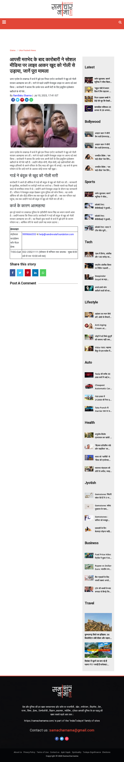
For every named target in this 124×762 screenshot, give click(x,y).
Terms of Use (43, 752)
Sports (90, 182)
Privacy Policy (29, 752)
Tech (88, 242)
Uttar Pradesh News (27, 50)
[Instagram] (67, 739)
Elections (106, 752)
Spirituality (76, 752)
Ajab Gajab (65, 752)
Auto (88, 362)
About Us (18, 752)
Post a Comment (23, 283)
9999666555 (29, 234)
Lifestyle (91, 302)
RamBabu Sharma (22, 95)
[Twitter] (62, 739)
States (13, 50)
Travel (89, 603)
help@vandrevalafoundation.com (56, 234)
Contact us (54, 752)
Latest (90, 67)
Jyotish (90, 483)
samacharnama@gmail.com (62, 730)
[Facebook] (57, 739)
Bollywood (92, 121)
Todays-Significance (92, 752)
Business (91, 543)
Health (90, 422)
